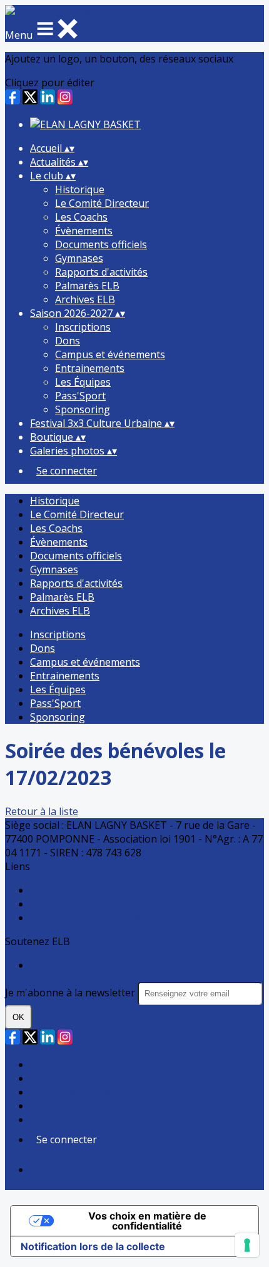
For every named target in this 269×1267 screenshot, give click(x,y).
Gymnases (79, 258)
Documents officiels (101, 244)
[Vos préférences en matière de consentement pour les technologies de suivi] (247, 1245)
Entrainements (89, 368)
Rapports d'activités (101, 272)
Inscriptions (83, 327)
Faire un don (59, 965)
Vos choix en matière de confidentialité (147, 1220)
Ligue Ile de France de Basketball (106, 904)
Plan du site (57, 1064)
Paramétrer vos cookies (85, 1119)
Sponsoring (82, 409)
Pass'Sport (80, 396)
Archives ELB (85, 299)
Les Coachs (81, 217)
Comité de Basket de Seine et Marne (115, 890)
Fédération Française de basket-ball (113, 917)
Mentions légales (70, 1092)
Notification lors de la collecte (93, 1246)
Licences (49, 1078)
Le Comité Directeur (102, 203)
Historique (79, 189)
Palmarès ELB (87, 286)
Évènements (84, 231)
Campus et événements (110, 354)
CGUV (43, 1106)
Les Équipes (83, 382)
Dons (67, 341)
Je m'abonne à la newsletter (71, 992)
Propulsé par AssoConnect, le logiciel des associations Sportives (126, 1176)
